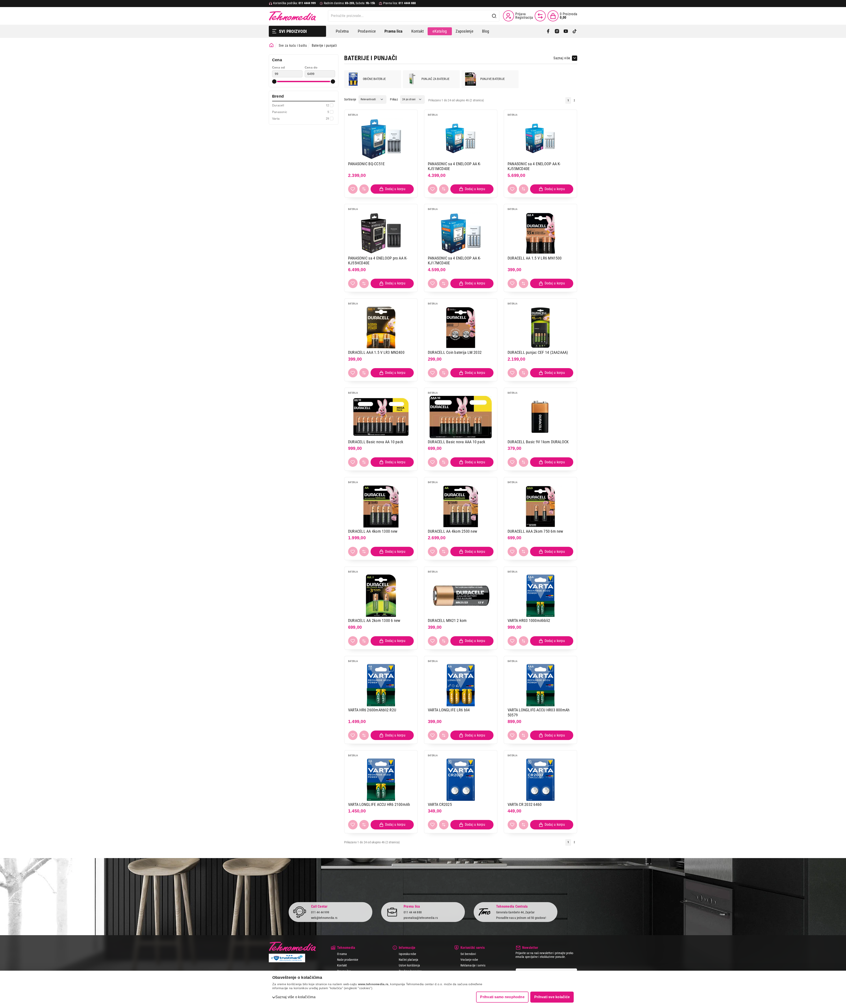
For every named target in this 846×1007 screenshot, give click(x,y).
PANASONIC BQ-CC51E (366, 163)
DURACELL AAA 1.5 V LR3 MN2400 (376, 352)
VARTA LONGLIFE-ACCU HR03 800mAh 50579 (539, 712)
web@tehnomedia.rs (324, 918)
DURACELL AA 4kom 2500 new (452, 531)
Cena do (311, 67)
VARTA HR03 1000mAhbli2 (529, 620)
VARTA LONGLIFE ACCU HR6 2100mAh (379, 804)
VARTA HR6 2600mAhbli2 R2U (372, 710)
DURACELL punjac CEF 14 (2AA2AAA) (538, 352)
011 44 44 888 (413, 912)
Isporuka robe (407, 954)
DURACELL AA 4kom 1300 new (372, 531)
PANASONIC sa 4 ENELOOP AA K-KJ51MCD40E (454, 166)
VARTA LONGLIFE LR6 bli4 (449, 710)
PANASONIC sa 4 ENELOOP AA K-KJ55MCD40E (534, 166)
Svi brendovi (468, 954)
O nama (342, 954)
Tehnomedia (292, 16)
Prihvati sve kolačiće (552, 997)
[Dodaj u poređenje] (364, 189)
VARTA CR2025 (440, 804)
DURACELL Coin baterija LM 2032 (455, 352)
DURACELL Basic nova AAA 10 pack (456, 442)
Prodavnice (367, 31)
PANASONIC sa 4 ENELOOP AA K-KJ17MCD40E (454, 260)
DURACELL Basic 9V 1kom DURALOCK (538, 442)
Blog (485, 31)
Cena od (278, 67)
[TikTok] (574, 31)
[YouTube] (565, 31)
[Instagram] (557, 31)
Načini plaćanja (408, 959)
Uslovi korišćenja (409, 965)
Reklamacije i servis (472, 965)
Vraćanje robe (469, 959)
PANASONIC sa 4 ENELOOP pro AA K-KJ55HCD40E (377, 260)
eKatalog (439, 31)
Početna (342, 31)
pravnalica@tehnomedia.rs (421, 918)
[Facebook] (548, 31)
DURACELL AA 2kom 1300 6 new (374, 620)
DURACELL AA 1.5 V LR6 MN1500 (535, 258)
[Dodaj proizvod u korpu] (392, 189)
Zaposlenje (464, 31)
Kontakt (417, 31)
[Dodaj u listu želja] (353, 189)
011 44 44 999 (320, 912)
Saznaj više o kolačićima (295, 997)
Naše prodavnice (347, 959)
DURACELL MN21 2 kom (447, 620)
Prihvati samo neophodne (502, 997)
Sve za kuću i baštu (293, 45)
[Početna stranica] (271, 45)
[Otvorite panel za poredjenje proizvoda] (540, 15)
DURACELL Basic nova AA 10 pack (375, 442)
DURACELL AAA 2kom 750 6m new (535, 531)
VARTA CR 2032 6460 (525, 804)
